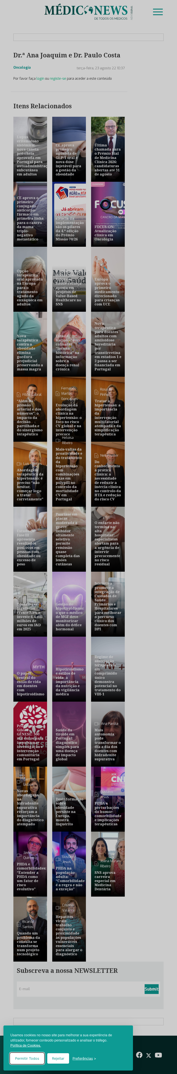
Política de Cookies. (25, 1045)
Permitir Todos (27, 1058)
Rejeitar (58, 1058)
